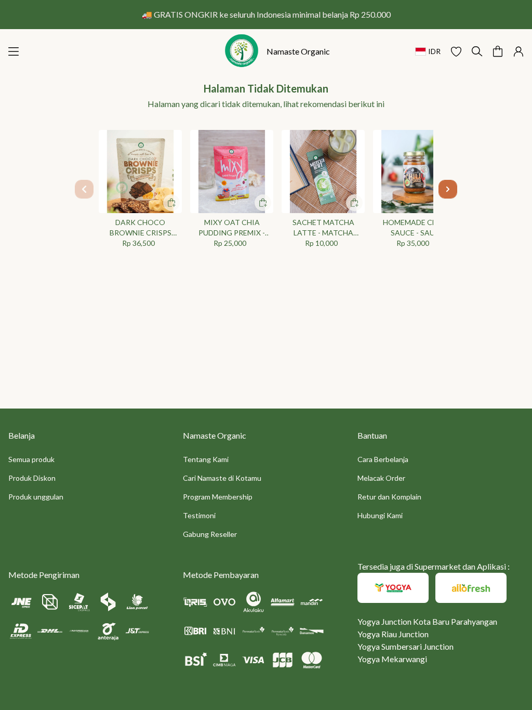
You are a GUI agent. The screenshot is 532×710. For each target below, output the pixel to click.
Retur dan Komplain (389, 496)
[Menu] (13, 51)
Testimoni (199, 515)
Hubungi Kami (380, 515)
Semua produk (31, 459)
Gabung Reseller (210, 534)
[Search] (477, 51)
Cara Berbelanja (382, 459)
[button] (456, 51)
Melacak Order (381, 478)
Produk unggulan (35, 496)
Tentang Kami (206, 459)
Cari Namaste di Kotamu (222, 478)
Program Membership (217, 496)
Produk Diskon (32, 478)
